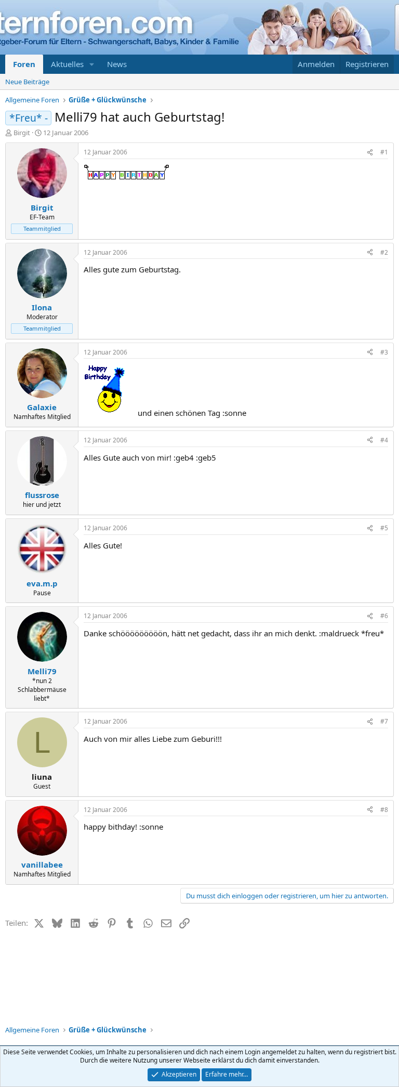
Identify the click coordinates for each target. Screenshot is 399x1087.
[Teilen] (370, 153)
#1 (384, 152)
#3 (384, 352)
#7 (384, 721)
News (117, 64)
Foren (24, 64)
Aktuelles (67, 64)
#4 (384, 440)
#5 (384, 527)
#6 (384, 615)
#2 (384, 252)
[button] (92, 64)
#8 (384, 809)
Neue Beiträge (27, 81)
